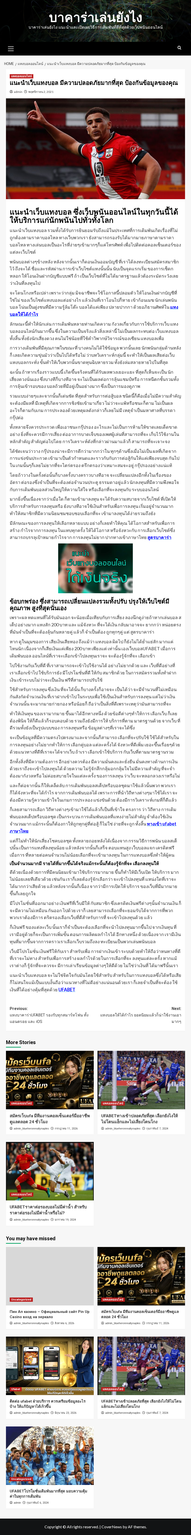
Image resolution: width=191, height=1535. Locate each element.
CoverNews (111, 1526)
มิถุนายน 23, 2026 (65, 1413)
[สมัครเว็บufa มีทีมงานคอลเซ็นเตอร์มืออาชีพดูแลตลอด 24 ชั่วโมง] (50, 1080)
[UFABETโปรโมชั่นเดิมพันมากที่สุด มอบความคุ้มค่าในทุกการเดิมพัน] (50, 1455)
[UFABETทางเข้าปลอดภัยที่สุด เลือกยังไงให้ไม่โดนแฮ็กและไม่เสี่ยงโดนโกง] (141, 1080)
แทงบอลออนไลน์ (21, 76)
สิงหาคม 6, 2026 (64, 1323)
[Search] (179, 48)
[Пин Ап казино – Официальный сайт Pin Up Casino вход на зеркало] (50, 1276)
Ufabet (15, 1389)
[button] (11, 48)
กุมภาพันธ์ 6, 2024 (37, 1502)
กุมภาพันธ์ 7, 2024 (157, 1128)
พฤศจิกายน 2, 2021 (40, 92)
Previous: (49, 1015)
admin (18, 92)
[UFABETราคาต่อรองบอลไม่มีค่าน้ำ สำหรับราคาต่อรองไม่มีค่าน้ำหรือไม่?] (50, 1171)
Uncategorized (21, 1299)
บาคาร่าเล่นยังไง (95, 17)
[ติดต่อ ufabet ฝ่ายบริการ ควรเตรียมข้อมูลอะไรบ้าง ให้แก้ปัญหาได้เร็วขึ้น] (50, 1366)
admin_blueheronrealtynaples (31, 1128)
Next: (140, 1015)
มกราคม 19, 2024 (65, 1219)
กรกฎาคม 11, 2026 (66, 1128)
